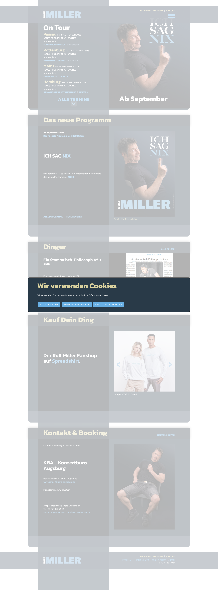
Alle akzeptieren (49, 304)
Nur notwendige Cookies (76, 304)
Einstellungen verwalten (108, 304)
